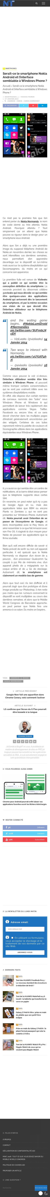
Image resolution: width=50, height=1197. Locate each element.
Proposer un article (12, 1171)
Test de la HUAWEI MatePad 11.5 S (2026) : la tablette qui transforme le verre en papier (31, 999)
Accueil (6, 86)
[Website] (14, 741)
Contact (6, 1145)
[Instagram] (26, 741)
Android (11, 101)
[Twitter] (22, 741)
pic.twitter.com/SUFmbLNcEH (28, 332)
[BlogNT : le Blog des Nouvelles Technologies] (9, 3)
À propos (7, 1140)
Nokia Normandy (32, 101)
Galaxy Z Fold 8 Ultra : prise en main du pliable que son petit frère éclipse (31, 1015)
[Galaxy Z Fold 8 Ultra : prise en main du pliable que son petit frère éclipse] (8, 1012)
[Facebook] (18, 741)
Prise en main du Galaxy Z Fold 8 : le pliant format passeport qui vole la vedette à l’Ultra (31, 1031)
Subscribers (39, 840)
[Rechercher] (36, 3)
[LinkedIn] (34, 741)
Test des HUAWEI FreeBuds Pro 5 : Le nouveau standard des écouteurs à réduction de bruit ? (31, 983)
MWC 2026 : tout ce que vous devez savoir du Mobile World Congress (23, 1158)
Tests (19, 976)
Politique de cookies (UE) (14, 1165)
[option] (25, 790)
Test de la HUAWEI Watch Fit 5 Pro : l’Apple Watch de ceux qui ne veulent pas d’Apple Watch (31, 1047)
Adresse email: (19, 922)
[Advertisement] (25, 34)
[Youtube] (30, 741)
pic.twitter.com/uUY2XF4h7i (28, 358)
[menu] (43, 3)
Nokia (19, 101)
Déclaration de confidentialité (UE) (19, 1151)
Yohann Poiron (28, 97)
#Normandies (19, 327)
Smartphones (10, 68)
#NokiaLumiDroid (35, 323)
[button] (43, 1193)
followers (40, 827)
